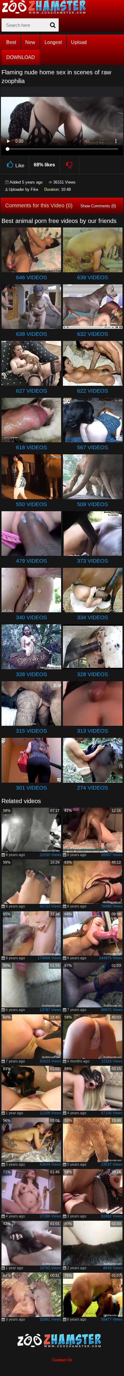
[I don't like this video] (69, 165)
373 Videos (92, 561)
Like (19, 165)
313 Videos (92, 731)
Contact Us (62, 1360)
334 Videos (92, 617)
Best (11, 42)
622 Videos (92, 391)
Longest (53, 42)
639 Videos (92, 277)
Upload (79, 42)
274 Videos (92, 788)
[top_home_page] (47, 7)
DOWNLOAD (20, 57)
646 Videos (31, 277)
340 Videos (31, 617)
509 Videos (92, 504)
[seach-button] (53, 25)
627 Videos (31, 391)
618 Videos (31, 447)
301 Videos (31, 788)
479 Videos (31, 561)
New (30, 42)
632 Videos (92, 334)
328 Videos (31, 674)
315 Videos (31, 731)
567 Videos (92, 447)
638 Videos (31, 334)
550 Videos (31, 504)
